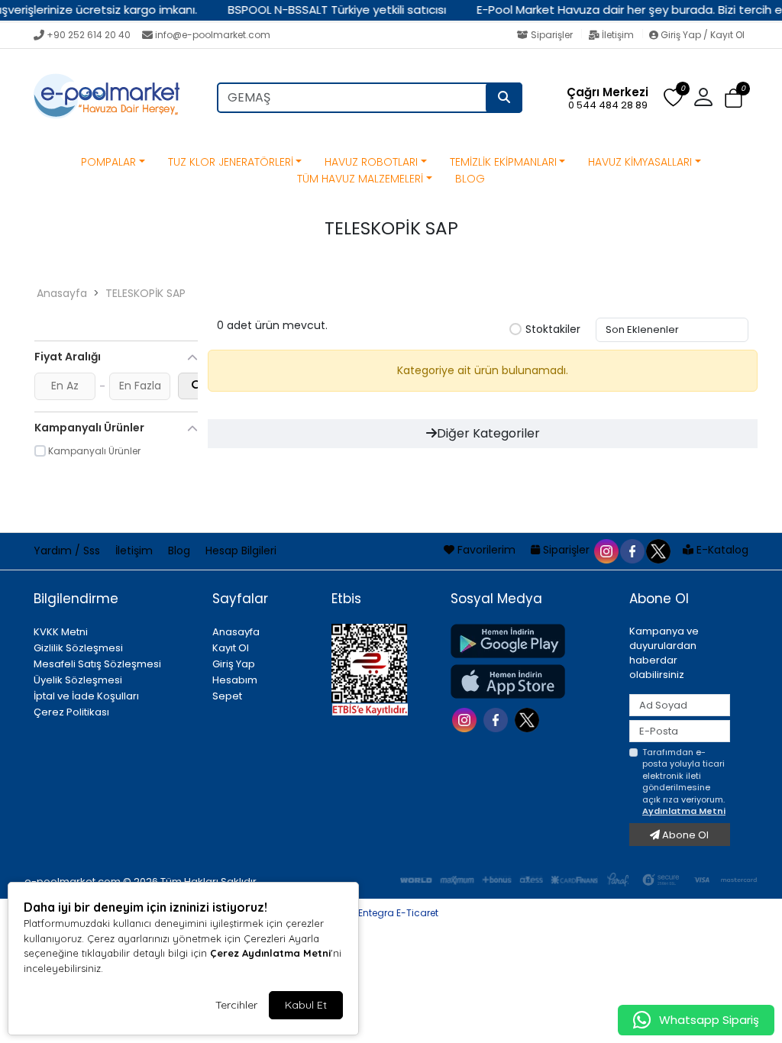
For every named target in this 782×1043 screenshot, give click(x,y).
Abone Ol (684, 835)
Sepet (227, 696)
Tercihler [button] (236, 1005)
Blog (180, 550)
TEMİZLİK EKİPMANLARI (503, 162)
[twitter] (658, 549)
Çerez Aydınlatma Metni (270, 953)
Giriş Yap (233, 664)
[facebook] (632, 549)
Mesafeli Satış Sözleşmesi (97, 664)
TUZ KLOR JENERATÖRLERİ (230, 162)
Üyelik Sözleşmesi (78, 680)
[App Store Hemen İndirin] (531, 681)
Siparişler (551, 34)
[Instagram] (466, 719)
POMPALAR (108, 162)
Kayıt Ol (230, 648)
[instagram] (606, 549)
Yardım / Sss (68, 550)
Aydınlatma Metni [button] (683, 811)
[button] (733, 98)
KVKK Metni (61, 632)
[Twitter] (528, 719)
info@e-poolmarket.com (212, 34)
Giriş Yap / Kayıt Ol (701, 34)
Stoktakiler (552, 330)
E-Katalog (720, 549)
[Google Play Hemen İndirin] (531, 641)
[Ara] (504, 97)
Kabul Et (306, 1005)
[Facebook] (497, 719)
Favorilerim (486, 549)
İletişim (617, 34)
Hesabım (234, 680)
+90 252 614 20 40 (89, 34)
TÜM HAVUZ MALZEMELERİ (360, 178)
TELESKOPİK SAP (145, 293)
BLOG (470, 178)
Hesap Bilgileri (240, 550)
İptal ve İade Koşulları (86, 696)
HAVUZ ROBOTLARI (371, 162)
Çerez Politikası (71, 712)
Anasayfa (62, 293)
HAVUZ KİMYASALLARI (640, 162)
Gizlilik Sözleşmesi (78, 648)
